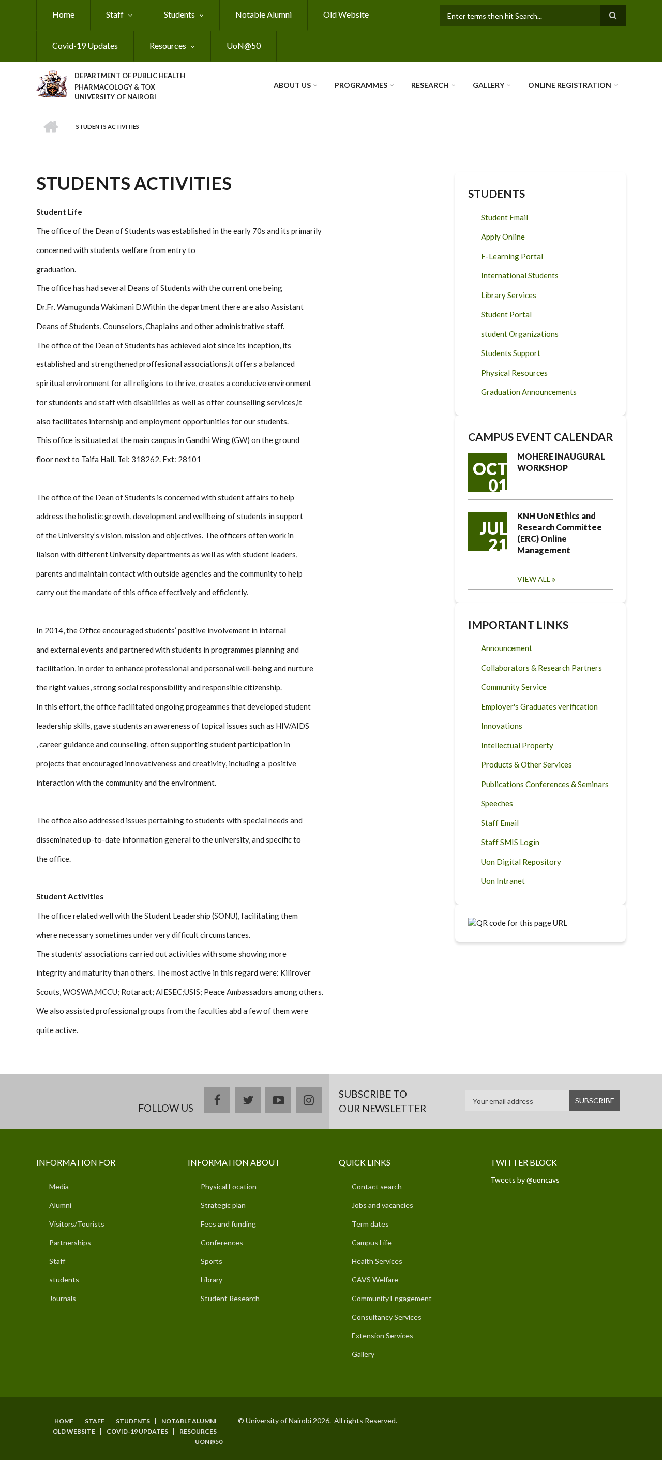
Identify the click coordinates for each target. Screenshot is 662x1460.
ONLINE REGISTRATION (569, 85)
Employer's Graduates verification (539, 706)
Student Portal (506, 314)
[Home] (51, 82)
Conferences (222, 1242)
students (64, 1279)
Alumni (60, 1205)
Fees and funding (228, 1223)
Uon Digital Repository (521, 861)
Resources (167, 45)
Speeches (497, 803)
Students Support (510, 353)
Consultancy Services (387, 1316)
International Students (520, 275)
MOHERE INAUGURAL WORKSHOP (561, 462)
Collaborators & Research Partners (541, 667)
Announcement (506, 648)
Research (430, 85)
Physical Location (229, 1186)
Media (59, 1186)
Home (63, 14)
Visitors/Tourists (76, 1223)
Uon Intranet (503, 881)
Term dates (370, 1223)
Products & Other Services (526, 764)
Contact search (377, 1186)
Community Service (514, 686)
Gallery (488, 85)
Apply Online (503, 236)
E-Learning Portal (512, 256)
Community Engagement (392, 1298)
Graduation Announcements (529, 391)
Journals (62, 1298)
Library (211, 1279)
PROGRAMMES (361, 85)
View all (533, 578)
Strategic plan (223, 1205)
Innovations (501, 725)
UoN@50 (244, 45)
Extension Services (382, 1335)
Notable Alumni (263, 14)
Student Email (504, 217)
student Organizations (520, 333)
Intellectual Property (517, 745)
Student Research (230, 1298)
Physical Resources (514, 372)
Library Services (508, 295)
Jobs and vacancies (382, 1205)
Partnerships (70, 1242)
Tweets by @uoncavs (525, 1179)
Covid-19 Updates (85, 45)
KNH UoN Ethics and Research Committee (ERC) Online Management (559, 533)
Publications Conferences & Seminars (545, 784)
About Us (292, 85)
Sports (211, 1261)
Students (179, 14)
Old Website (346, 14)
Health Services (377, 1261)
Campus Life (372, 1242)
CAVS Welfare (375, 1279)
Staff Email (500, 823)
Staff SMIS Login (510, 842)
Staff (115, 14)
